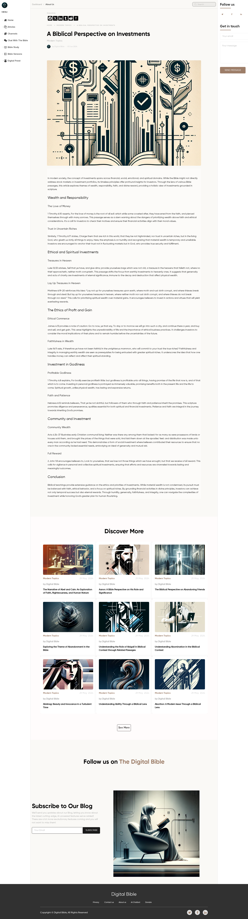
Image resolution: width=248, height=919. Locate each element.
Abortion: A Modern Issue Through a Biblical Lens (178, 706)
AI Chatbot (135, 902)
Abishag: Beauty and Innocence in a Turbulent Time (67, 706)
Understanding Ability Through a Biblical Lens (123, 704)
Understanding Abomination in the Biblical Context (177, 648)
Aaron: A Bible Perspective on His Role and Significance (121, 591)
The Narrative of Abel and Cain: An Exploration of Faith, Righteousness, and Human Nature (68, 591)
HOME (49, 25)
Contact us (109, 902)
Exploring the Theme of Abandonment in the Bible (66, 648)
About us (122, 902)
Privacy (96, 902)
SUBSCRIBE (91, 830)
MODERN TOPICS (64, 25)
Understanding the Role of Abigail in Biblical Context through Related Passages (122, 648)
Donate (148, 902)
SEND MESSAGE (233, 70)
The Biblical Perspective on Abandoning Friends (180, 589)
